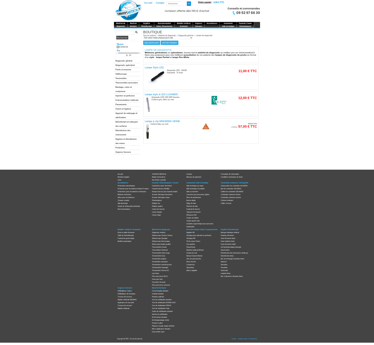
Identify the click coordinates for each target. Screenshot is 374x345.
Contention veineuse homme (231, 197)
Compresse (190, 264)
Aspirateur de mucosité (126, 302)
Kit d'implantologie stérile (160, 320)
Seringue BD (190, 238)
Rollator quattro (157, 206)
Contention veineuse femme (230, 194)
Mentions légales (123, 177)
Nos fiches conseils (159, 180)
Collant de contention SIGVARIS (232, 191)
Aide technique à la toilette (195, 189)
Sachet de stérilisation (159, 314)
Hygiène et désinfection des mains (126, 141)
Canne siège (156, 215)
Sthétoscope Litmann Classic (162, 235)
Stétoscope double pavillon (161, 244)
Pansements (121, 104)
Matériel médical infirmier (195, 250)
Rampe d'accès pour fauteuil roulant (164, 191)
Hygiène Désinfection (230, 229)
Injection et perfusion (125, 96)
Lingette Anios (226, 273)
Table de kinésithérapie (126, 235)
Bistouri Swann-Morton (194, 256)
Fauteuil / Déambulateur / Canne (165, 183)
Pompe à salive (157, 323)
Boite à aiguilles (191, 270)
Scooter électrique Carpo (161, 197)
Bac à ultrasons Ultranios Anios (232, 276)
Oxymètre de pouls (159, 282)
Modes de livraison (158, 177)
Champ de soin (191, 253)
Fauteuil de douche (193, 209)
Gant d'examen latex (228, 238)
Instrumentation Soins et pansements (202, 229)
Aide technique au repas (195, 186)
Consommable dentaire (160, 291)
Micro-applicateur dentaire (161, 329)
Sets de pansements (193, 259)
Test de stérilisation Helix (160, 308)
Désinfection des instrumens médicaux (234, 253)
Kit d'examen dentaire (159, 317)
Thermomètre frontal (159, 247)
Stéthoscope (121, 74)
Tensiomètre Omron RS (160, 270)
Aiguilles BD (190, 232)
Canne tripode (157, 212)
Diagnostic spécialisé (125, 65)
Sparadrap (190, 267)
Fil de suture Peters (193, 241)
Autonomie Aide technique (197, 183)
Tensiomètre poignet (159, 259)
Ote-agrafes (190, 244)
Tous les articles (149, 35)
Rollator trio (156, 203)
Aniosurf (224, 262)
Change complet (123, 200)
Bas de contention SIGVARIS (231, 189)
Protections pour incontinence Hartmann (132, 191)
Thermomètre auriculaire (126, 83)
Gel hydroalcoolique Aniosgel (231, 247)
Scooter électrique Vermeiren (162, 194)
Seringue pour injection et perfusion (198, 235)
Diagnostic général (123, 61)
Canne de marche (158, 209)
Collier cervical (226, 203)
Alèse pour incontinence (126, 197)
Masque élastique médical (230, 232)
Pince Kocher (191, 262)
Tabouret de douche (193, 212)
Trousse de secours (125, 297)
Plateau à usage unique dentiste (163, 326)
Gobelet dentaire (158, 294)
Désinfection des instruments (122, 132)
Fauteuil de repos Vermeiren (162, 186)
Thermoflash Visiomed (160, 250)
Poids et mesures (123, 69)
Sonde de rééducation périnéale (129, 206)
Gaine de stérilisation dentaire (162, 311)
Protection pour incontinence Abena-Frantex (133, 189)
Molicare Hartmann (124, 194)
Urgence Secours (123, 152)
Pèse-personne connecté (161, 285)
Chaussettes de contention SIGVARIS (234, 186)
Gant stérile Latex (158, 332)
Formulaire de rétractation (230, 174)
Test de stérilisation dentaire (162, 299)
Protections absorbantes (126, 186)
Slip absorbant (123, 203)
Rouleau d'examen (227, 235)
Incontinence (123, 183)
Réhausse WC (191, 215)
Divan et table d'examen (126, 232)
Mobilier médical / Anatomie (129, 229)
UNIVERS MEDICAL (159, 174)
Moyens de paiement (193, 177)
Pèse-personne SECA (160, 276)
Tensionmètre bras (158, 256)
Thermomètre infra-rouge (161, 253)
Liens (119, 180)
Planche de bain (192, 206)
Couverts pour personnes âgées (197, 194)
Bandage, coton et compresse (123, 89)
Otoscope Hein (157, 279)
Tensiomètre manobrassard (162, 264)
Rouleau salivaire (158, 297)
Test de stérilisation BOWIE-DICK (164, 302)
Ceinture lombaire (227, 200)
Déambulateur (157, 200)
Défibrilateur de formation (126, 294)
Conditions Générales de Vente (232, 177)
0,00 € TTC (219, 2)
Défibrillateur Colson (125, 291)
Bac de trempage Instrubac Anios (232, 259)
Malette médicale (123, 308)
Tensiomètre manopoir (160, 262)
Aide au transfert (192, 191)
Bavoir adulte (191, 200)
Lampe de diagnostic (204, 35)
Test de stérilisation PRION (161, 305)
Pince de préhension (193, 197)
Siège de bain (191, 203)
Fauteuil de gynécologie (126, 238)
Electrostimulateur (124, 209)
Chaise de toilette (192, 218)
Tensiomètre (121, 78)
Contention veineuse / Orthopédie (234, 183)
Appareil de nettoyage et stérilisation (126, 115)
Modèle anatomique (124, 241)
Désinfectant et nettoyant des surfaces (126, 124)
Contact (189, 174)
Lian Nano (155, 273)
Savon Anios (225, 250)
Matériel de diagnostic (167, 35)
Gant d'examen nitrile (228, 244)
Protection (120, 148)
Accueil (120, 174)
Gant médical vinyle (228, 241)
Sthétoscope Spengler (160, 238)
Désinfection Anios (227, 256)
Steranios (224, 264)
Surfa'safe (224, 270)
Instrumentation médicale (126, 100)
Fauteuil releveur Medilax (161, 189)
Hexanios (224, 267)
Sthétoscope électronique (161, 241)
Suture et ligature (123, 109)
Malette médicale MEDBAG (127, 299)
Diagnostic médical (158, 232)
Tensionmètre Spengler (160, 267)
